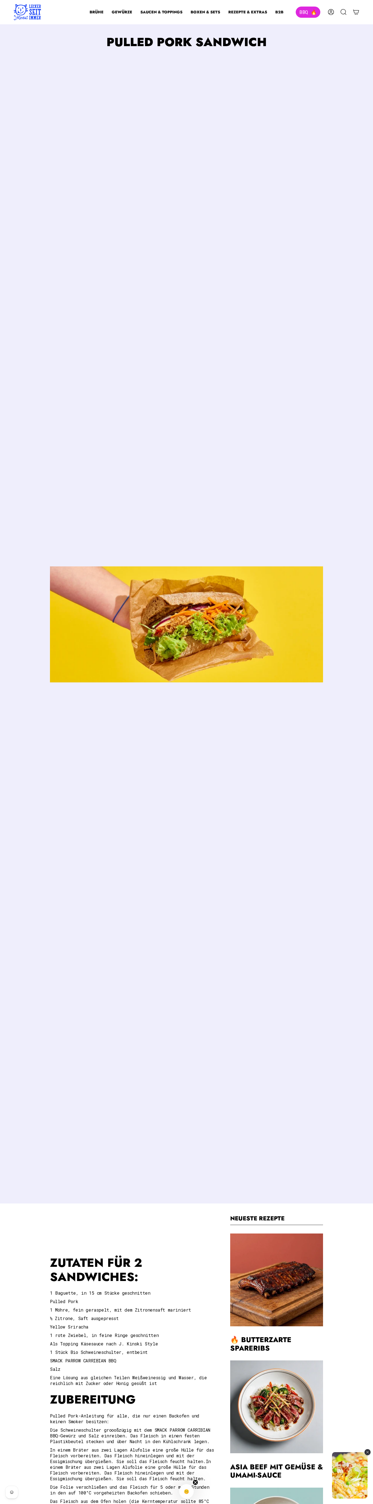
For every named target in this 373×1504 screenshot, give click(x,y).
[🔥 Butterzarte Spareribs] (276, 1279)
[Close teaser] (195, 1482)
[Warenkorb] (356, 12)
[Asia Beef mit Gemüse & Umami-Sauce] (276, 1406)
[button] (96, 12)
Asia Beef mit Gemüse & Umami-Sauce (276, 1471)
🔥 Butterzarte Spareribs (260, 1344)
